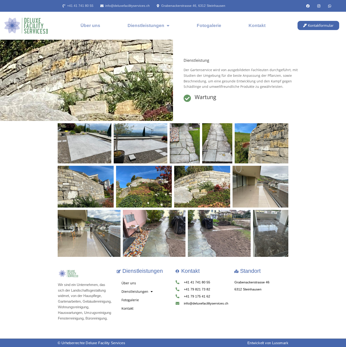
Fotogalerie (209, 25)
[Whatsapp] (329, 5)
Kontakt (257, 25)
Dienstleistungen (146, 25)
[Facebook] (308, 5)
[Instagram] (318, 5)
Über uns (90, 25)
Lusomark (280, 343)
